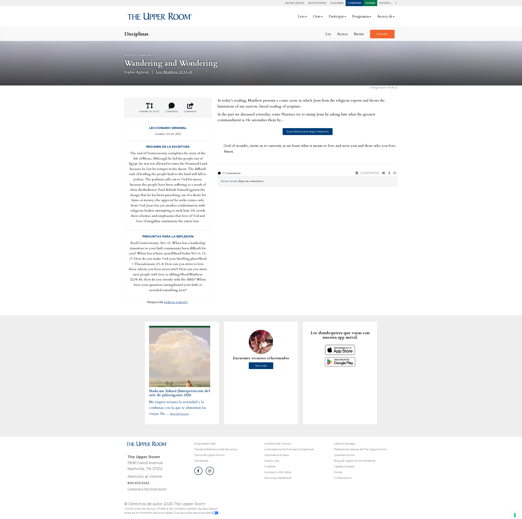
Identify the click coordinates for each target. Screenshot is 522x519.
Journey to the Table (277, 472)
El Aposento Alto (205, 443)
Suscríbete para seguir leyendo (307, 131)
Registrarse (317, 2)
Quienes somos (344, 455)
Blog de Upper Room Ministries (354, 460)
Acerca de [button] (385, 16)
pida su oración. (176, 302)
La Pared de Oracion (277, 443)
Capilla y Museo (344, 466)
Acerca (342, 34)
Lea (328, 34)
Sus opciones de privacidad (193, 512)
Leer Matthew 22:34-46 (174, 72)
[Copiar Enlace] (395, 173)
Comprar (354, 2)
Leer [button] (301, 16)
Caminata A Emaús (276, 455)
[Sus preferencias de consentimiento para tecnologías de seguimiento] (515, 515)
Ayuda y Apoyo (208, 508)
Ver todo (261, 365)
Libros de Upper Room (209, 455)
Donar (370, 2)
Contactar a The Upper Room (147, 488)
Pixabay (392, 87)
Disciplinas (201, 460)
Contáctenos (342, 477)
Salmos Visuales (344, 443)
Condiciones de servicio (140, 508)
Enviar (359, 34)
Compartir (190, 111)
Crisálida (269, 466)
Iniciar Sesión (294, 2)
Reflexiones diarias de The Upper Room (360, 449)
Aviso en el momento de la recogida (148, 512)
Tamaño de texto (149, 111)
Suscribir (337, 2)
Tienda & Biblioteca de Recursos (215, 449)
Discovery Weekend (277, 477)
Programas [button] (360, 16)
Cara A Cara (271, 460)
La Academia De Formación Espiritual (289, 449)
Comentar (172, 111)
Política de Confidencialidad (177, 508)
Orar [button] (317, 16)
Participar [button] (336, 16)
